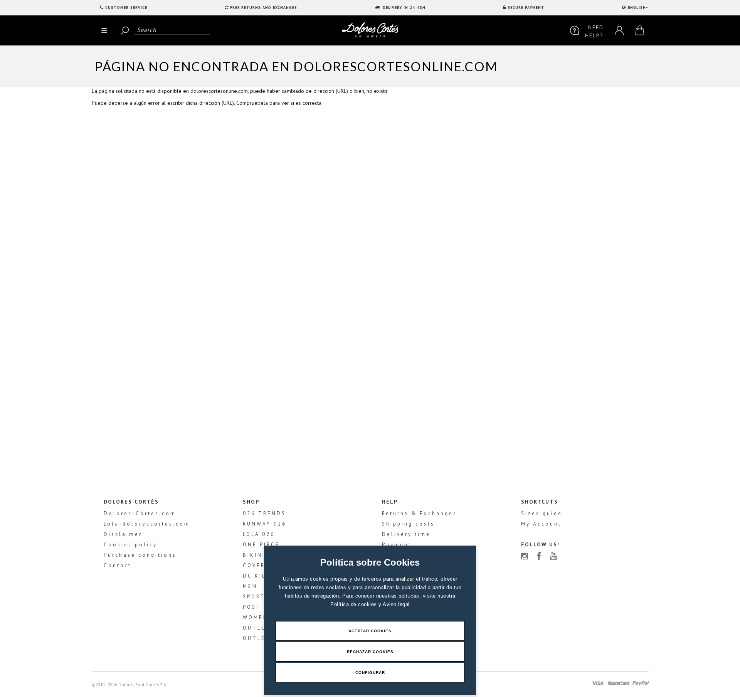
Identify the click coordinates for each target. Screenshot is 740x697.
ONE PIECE (261, 544)
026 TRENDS (264, 513)
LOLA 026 (259, 534)
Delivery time (406, 534)
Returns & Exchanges (419, 513)
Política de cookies (354, 604)
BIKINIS (256, 555)
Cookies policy (130, 544)
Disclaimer (123, 534)
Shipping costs (408, 524)
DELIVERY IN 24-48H (403, 7)
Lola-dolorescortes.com (147, 524)
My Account (541, 524)
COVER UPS (262, 565)
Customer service (126, 7)
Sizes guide (541, 513)
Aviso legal (396, 604)
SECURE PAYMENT (526, 7)
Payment (397, 544)
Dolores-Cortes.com (140, 513)
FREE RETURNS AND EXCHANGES (263, 7)
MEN (250, 586)
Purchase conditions (140, 555)
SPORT (254, 596)
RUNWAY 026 (264, 524)
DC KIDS (257, 576)
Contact (117, 565)
